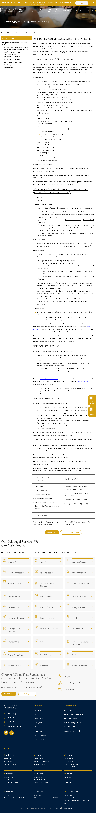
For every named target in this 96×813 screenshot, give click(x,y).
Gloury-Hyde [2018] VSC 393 (48, 82)
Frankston (39, 755)
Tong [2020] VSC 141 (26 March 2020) (56, 89)
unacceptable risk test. (78, 413)
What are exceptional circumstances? (17, 47)
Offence (9, 33)
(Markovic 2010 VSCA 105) (64, 103)
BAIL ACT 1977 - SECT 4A (12, 57)
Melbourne (10, 755)
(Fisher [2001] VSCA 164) (64, 100)
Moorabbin (40, 773)
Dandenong (10, 773)
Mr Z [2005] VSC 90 (57, 105)
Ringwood (10, 791)
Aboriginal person (82, 382)
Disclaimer (71, 808)
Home (3, 33)
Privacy (64, 808)
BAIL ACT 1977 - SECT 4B (12, 59)
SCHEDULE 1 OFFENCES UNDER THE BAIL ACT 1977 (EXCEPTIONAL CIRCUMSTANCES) (16, 52)
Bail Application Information (13, 62)
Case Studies (8, 67)
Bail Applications (19, 33)
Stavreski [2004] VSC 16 (59, 108)
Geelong (70, 773)
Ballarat (69, 755)
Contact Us (57, 808)
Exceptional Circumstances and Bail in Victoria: (14, 44)
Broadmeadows (72, 791)
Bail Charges (8, 65)
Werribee (39, 791)
